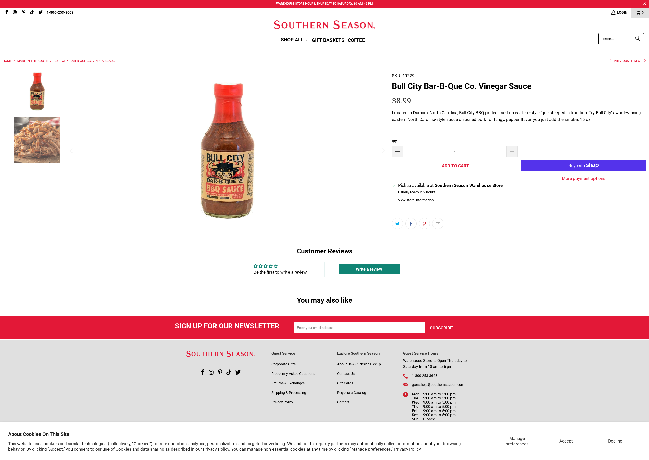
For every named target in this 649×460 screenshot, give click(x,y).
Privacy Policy (407, 449)
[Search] (637, 38)
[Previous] (72, 150)
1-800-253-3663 (60, 12)
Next (638, 61)
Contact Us (346, 374)
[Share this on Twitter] (397, 223)
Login (622, 12)
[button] (295, 40)
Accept (566, 441)
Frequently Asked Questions (293, 374)
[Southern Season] (324, 25)
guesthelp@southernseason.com (438, 385)
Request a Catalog (351, 393)
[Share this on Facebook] (411, 223)
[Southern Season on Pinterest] (23, 13)
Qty (394, 141)
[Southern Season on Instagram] (14, 13)
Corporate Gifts (283, 364)
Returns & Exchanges (288, 383)
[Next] (383, 150)
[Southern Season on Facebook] (6, 13)
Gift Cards (345, 383)
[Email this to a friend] (437, 223)
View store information (416, 200)
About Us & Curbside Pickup (359, 364)
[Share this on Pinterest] (424, 223)
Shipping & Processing (288, 393)
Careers (343, 402)
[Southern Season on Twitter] (40, 13)
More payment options (583, 178)
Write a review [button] (369, 269)
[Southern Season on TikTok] (31, 13)
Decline (615, 441)
